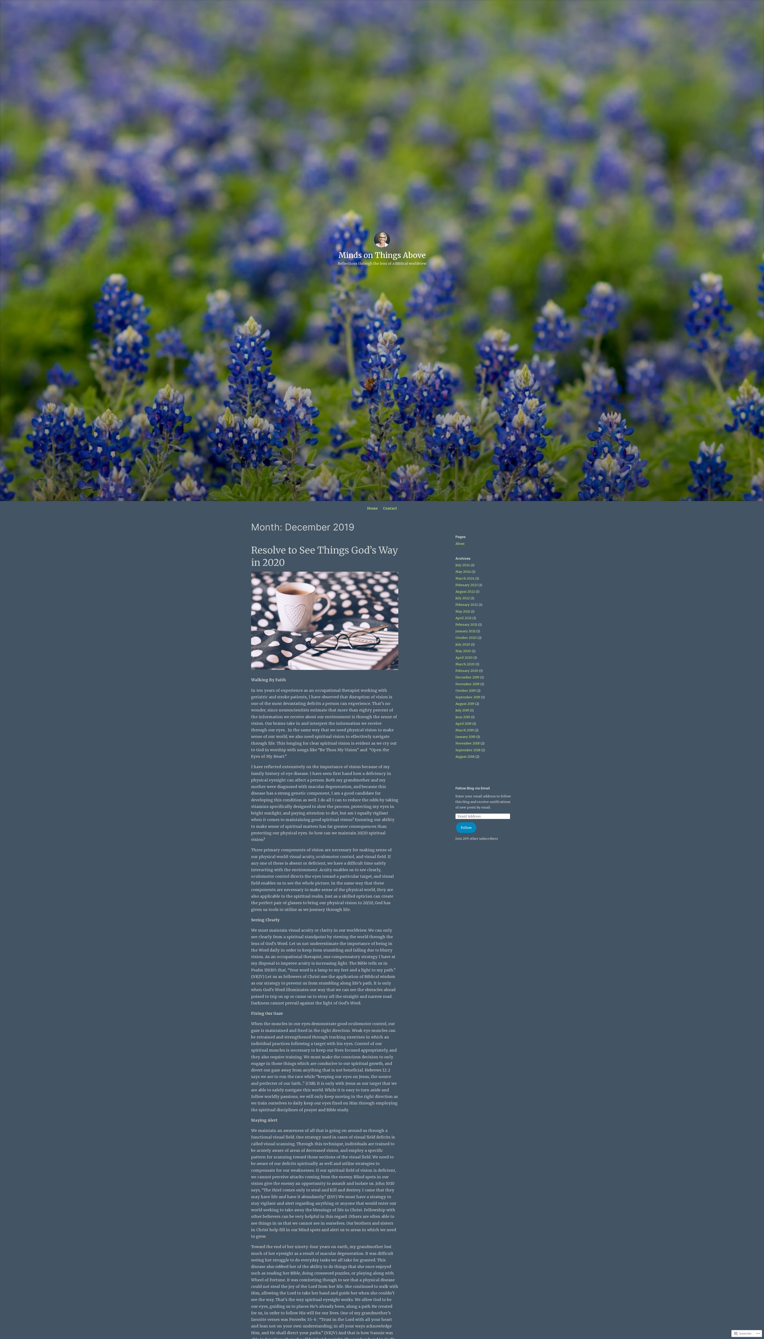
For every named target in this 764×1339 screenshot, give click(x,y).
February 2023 (466, 585)
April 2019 (463, 724)
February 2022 (466, 605)
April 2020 (464, 658)
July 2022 (462, 598)
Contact (390, 508)
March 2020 (465, 664)
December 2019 (467, 677)
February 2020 (466, 671)
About (460, 544)
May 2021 (462, 611)
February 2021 (466, 625)
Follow (466, 828)
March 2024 (465, 578)
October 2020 (466, 638)
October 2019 (465, 691)
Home (372, 508)
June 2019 (462, 717)
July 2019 (462, 710)
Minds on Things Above (382, 255)
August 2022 (465, 592)
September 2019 (467, 697)
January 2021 (465, 631)
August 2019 (464, 704)
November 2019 (467, 684)
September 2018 (467, 750)
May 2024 (463, 572)
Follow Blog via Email (472, 788)
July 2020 (462, 644)
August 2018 (465, 757)
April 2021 (463, 618)
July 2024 (462, 565)
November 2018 (467, 743)
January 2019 (465, 737)
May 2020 (463, 651)
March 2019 (464, 730)
